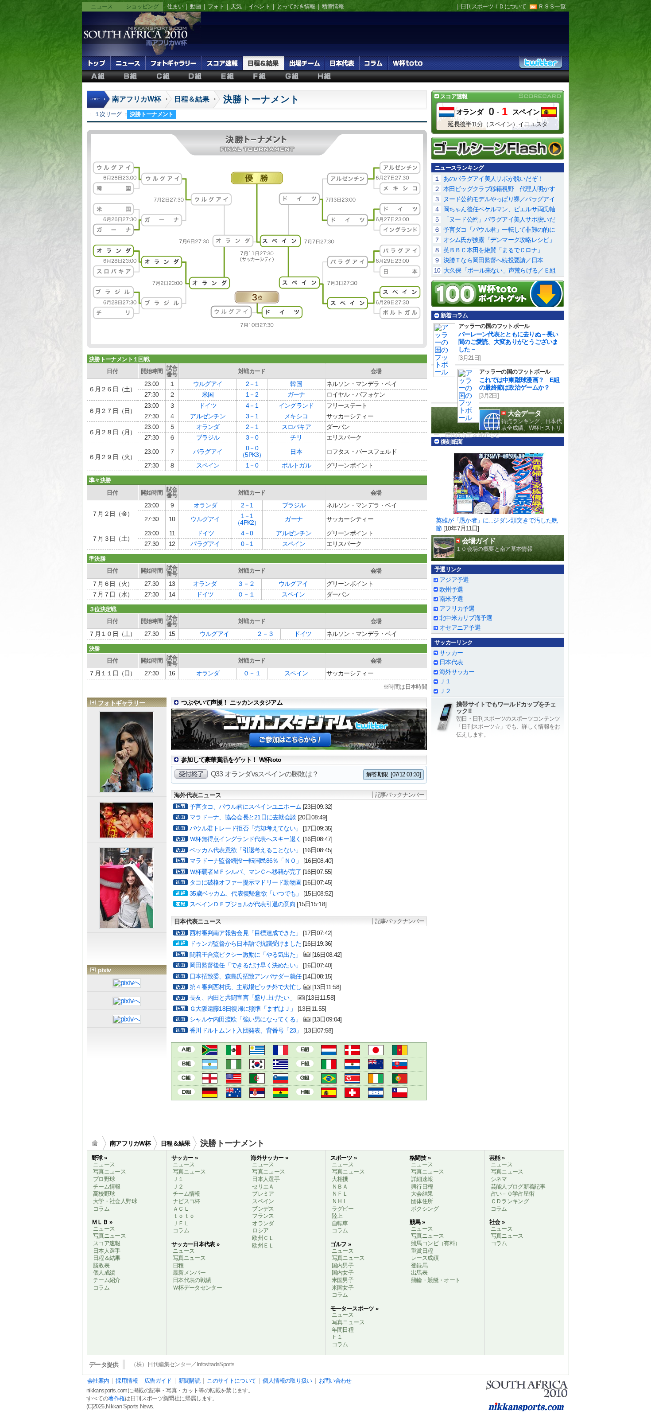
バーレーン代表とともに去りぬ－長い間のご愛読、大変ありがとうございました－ (508, 342)
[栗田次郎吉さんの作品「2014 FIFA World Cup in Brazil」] (126, 1020)
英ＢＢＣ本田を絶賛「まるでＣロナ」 (493, 249)
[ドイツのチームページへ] (209, 1094)
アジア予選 (454, 579)
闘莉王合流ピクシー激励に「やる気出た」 (245, 954)
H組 (324, 76)
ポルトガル (296, 465)
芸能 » (496, 1157)
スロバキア (296, 426)
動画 (195, 6)
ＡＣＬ (181, 1208)
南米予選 (451, 598)
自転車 (340, 1223)
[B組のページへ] (186, 1063)
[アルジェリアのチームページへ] (257, 1080)
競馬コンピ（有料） (435, 1243)
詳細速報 (422, 1179)
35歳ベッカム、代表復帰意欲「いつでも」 (246, 893)
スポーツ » (343, 1157)
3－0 (252, 437)
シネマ (499, 1179)
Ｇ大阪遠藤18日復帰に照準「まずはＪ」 (243, 1008)
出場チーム (304, 63)
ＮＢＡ (340, 1186)
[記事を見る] (497, 481)
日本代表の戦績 (192, 1280)
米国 (208, 394)
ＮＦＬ (340, 1193)
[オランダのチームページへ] (329, 1051)
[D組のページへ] (186, 1091)
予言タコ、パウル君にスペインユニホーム (245, 806)
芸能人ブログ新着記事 (518, 1186)
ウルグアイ (207, 383)
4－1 (252, 405)
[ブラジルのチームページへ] (329, 1080)
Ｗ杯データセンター (197, 1287)
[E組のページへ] (305, 1048)
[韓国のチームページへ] (257, 1065)
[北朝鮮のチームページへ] (352, 1080)
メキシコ (296, 416)
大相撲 (340, 1179)
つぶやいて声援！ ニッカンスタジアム (232, 702)
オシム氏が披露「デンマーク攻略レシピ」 (499, 239)
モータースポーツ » (354, 1308)
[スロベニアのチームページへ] (280, 1080)
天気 (236, 6)
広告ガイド (158, 1380)
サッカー (451, 652)
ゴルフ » (340, 1244)
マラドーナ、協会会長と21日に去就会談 (243, 817)
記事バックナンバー (399, 794)
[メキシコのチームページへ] (233, 1051)
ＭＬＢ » (102, 1222)
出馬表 (419, 1272)
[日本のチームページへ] (376, 1051)
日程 (178, 1265)
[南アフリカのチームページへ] (209, 1051)
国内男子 (342, 1265)
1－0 (252, 465)
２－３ (265, 633)
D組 (195, 76)
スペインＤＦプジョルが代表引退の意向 (242, 904)
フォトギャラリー (173, 63)
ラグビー (342, 1208)
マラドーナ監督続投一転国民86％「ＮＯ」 (246, 860)
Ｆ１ (337, 1336)
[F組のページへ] (305, 1063)
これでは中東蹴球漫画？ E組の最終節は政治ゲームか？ (519, 383)
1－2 (252, 394)
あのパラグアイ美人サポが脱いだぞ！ (493, 178)
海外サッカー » (269, 1157)
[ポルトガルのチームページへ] (399, 1080)
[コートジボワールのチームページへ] (376, 1080)
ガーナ (296, 394)
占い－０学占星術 (513, 1193)
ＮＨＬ (340, 1201)
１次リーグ (108, 114)
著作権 (116, 1398)
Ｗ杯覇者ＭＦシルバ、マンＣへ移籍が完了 (245, 871)
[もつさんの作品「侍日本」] (126, 983)
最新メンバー (189, 1272)
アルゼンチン (207, 416)
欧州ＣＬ (263, 1238)
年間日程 (342, 1329)
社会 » (496, 1222)
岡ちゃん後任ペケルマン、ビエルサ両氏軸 (499, 209)
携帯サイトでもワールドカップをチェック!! (506, 707)
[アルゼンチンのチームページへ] (209, 1065)
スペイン (208, 465)
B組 (130, 76)
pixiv (104, 970)
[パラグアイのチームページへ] (352, 1065)
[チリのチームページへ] (399, 1094)
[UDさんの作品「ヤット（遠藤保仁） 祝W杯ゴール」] (126, 1002)
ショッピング (142, 6)
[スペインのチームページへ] (329, 1094)
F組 (259, 76)
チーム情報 (106, 1186)
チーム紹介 (106, 1280)
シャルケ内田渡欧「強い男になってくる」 (245, 1019)
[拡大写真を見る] (126, 788)
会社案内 (98, 1380)
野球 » (99, 1157)
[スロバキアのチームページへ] (399, 1065)
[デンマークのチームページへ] (352, 1051)
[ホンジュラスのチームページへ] (376, 1094)
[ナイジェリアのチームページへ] (233, 1065)
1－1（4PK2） (247, 519)
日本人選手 (106, 1250)
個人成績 (104, 1272)
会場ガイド (479, 541)
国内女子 (342, 1272)
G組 (292, 76)
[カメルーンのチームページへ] (399, 1051)
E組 (227, 76)
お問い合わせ (335, 1380)
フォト (216, 6)
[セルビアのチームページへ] (257, 1094)
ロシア (260, 1230)
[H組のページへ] (305, 1091)
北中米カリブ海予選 (465, 617)
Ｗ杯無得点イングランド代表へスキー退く (245, 838)
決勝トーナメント (152, 114)
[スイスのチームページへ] (352, 1094)
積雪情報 (333, 6)
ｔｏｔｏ (183, 1215)
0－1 (247, 543)
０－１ (246, 594)
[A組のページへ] (186, 1048)
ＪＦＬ (181, 1223)
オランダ (208, 426)
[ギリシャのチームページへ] (280, 1065)
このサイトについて (231, 1380)
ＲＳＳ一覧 (552, 6)
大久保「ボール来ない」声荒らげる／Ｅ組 (499, 270)
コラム (373, 63)
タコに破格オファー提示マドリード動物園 (245, 882)
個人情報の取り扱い (287, 1380)
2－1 (252, 383)
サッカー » (184, 1157)
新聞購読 (189, 1380)
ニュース (101, 6)
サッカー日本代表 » (195, 1244)
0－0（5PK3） (252, 451)
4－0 (247, 533)
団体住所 (422, 1201)
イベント (259, 6)
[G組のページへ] (305, 1077)
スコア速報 (222, 63)
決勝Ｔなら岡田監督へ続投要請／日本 (493, 260)
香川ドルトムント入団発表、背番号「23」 (246, 1030)
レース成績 (424, 1258)
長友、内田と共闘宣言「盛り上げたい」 (242, 997)
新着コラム (454, 315)
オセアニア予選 (459, 627)
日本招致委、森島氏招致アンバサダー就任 (245, 976)
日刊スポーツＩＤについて (493, 6)
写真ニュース (109, 1171)
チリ (296, 437)
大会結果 (422, 1193)
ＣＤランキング (510, 1201)
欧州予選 (451, 589)
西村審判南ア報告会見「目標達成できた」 (245, 932)
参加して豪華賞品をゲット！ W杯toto (231, 759)
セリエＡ (263, 1186)
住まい (175, 6)
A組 (98, 76)
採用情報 (126, 1380)
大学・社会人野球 (115, 1201)
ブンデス (263, 1208)
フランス (263, 1215)
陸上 (337, 1215)
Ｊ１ (445, 681)
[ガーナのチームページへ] (280, 1094)
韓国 (296, 383)
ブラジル (208, 437)
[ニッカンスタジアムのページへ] (299, 743)
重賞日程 (422, 1250)
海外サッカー (457, 671)
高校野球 (104, 1193)
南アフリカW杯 (136, 99)
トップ (96, 63)
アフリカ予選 (457, 608)
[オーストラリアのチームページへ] (233, 1094)
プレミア (263, 1193)
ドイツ (208, 405)
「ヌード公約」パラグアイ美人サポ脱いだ (499, 219)
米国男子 (342, 1280)
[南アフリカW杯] (135, 45)
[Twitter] (540, 65)
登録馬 (419, 1265)
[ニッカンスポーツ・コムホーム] (99, 104)
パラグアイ (207, 451)
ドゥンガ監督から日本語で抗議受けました (245, 943)
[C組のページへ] (186, 1077)
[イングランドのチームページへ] (209, 1080)
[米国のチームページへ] (233, 1080)
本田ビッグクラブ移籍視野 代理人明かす (499, 188)
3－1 (252, 416)
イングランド (296, 405)
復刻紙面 (451, 441)
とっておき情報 (296, 6)
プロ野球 (104, 1179)
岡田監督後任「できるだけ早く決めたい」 (245, 965)
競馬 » (417, 1222)
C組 (162, 76)
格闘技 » (420, 1157)
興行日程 (422, 1186)
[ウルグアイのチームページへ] (257, 1051)
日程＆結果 (263, 63)
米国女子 (342, 1287)
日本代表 (342, 63)
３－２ (246, 583)
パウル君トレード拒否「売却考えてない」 (245, 828)
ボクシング (424, 1208)
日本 (296, 451)
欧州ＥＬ (263, 1245)
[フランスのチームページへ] (280, 1051)
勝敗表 (101, 1265)
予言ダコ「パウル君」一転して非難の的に (499, 229)
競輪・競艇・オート (435, 1280)
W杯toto (407, 63)
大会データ (524, 413)
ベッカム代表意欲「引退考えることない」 (245, 850)
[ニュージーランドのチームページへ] (376, 1065)
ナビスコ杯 (186, 1201)
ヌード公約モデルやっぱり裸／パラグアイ (499, 199)
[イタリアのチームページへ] (329, 1065)
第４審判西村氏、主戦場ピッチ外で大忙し (245, 986)
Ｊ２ (445, 690)
